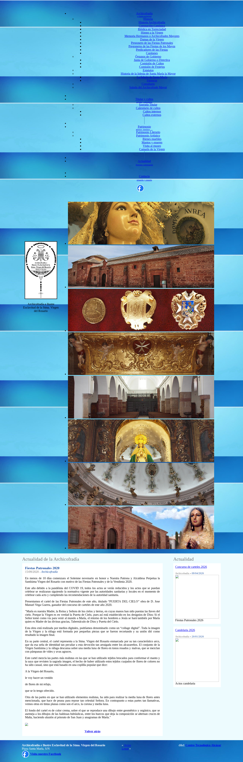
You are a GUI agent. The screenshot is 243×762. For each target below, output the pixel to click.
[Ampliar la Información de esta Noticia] (197, 595)
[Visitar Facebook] (140, 188)
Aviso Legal (126, 747)
